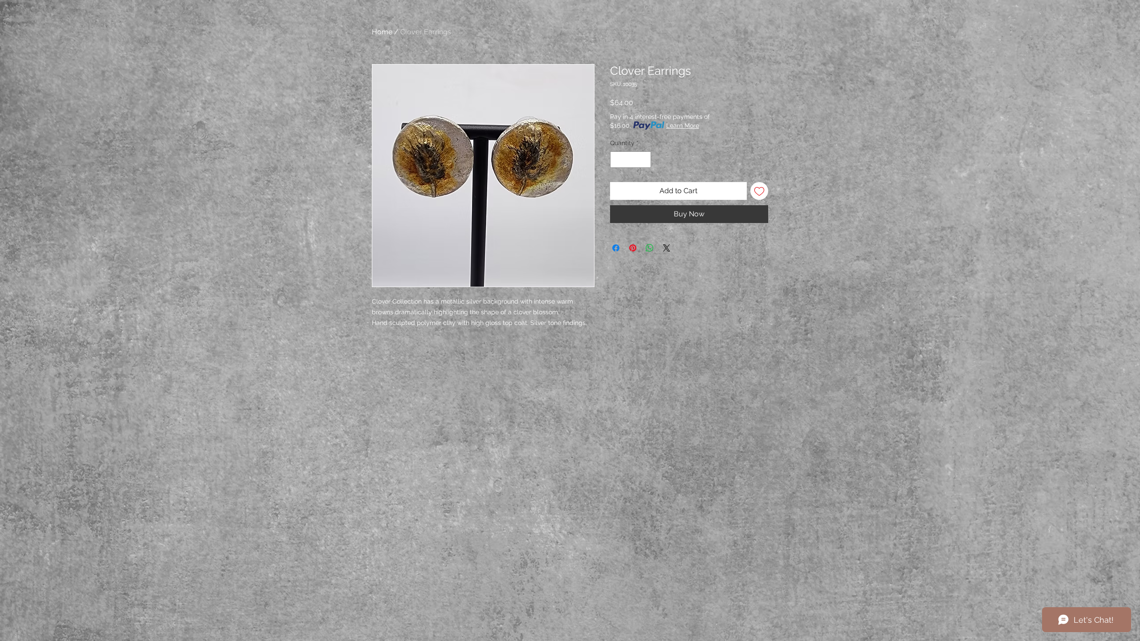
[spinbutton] (631, 159)
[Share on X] (666, 248)
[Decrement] (617, 159)
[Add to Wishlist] (759, 191)
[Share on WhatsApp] (649, 248)
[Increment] (644, 159)
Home (382, 32)
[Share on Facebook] (616, 248)
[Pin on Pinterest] (632, 248)
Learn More (682, 125)
